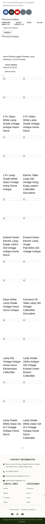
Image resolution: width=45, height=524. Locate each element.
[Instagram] (11, 12)
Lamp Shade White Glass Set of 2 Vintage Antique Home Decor (12, 427)
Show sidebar (11, 65)
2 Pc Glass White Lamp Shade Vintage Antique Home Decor (11, 123)
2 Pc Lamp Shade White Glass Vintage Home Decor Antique (11, 182)
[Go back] (5, 45)
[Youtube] (17, 12)
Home (5, 57)
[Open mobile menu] (22, 40)
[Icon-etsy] (29, 12)
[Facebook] (6, 12)
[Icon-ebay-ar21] (23, 12)
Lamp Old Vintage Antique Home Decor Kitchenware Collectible (12, 365)
